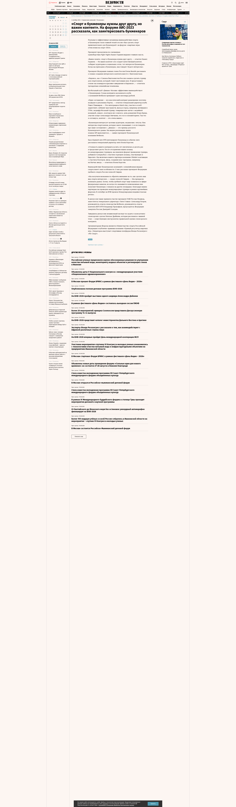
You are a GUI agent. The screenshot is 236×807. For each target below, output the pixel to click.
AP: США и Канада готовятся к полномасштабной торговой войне (58, 77)
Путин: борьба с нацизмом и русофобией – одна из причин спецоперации (57, 345)
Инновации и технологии (137, 9)
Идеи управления (74, 9)
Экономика (76, 6)
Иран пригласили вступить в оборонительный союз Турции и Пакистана (57, 86)
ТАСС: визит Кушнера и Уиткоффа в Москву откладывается (56, 293)
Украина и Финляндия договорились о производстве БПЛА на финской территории (56, 262)
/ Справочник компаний (88, 20)
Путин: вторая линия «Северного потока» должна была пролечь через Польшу (56, 366)
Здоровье (157, 9)
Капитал (107, 9)
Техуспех (149, 9)
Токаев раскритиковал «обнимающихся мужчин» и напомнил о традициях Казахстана (58, 144)
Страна (114, 9)
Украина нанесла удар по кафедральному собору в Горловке (57, 193)
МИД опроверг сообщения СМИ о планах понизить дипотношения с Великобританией (57, 282)
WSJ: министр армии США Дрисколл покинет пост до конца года (57, 175)
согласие (105, 804)
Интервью (162, 6)
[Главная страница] (114, 2)
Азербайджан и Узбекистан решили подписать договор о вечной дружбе (58, 272)
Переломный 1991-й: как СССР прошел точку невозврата (100, 16)
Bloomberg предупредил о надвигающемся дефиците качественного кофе (57, 164)
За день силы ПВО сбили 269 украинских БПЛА (57, 96)
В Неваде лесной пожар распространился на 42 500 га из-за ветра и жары (58, 184)
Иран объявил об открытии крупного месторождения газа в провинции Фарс (58, 155)
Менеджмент (144, 6)
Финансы (85, 6)
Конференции (171, 9)
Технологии (102, 6)
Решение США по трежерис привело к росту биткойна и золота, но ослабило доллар (58, 203)
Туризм (179, 9)
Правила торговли (61, 9)
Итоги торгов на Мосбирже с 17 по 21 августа (58, 242)
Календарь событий (52, 17)
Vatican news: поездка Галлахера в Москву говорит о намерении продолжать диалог (56, 334)
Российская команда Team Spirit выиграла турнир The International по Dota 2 (57, 252)
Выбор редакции (76, 16)
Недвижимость (117, 6)
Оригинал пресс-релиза (95, 245)
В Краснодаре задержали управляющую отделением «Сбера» (57, 125)
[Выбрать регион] (172, 3)
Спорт (163, 9)
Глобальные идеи (60, 6)
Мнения (169, 6)
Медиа (109, 6)
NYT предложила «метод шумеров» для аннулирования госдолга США (57, 105)
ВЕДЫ (52, 9)
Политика (127, 6)
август (62, 17)
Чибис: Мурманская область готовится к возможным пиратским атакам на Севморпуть (58, 214)
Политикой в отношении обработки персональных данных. (116, 805)
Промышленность (123, 9)
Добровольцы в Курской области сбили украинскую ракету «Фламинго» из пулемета (58, 312)
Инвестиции (93, 6)
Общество (135, 6)
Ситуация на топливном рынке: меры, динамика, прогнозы (137, 16)
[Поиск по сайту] (176, 3)
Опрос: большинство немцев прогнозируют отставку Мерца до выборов (58, 302)
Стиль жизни (153, 6)
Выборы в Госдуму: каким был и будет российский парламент (175, 16)
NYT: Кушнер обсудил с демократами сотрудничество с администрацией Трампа (57, 55)
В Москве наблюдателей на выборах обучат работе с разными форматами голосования (58, 355)
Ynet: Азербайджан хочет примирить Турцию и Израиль (57, 134)
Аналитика (100, 9)
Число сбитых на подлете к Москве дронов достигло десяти (58, 225)
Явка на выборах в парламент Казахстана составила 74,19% (56, 115)
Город (83, 9)
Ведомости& (91, 9)
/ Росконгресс (100, 20)
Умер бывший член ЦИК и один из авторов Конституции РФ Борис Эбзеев (57, 66)
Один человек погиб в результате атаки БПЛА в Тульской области (57, 233)
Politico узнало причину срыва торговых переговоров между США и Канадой (57, 323)
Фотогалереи (177, 6)
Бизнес (69, 6)
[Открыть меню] (187, 3)
